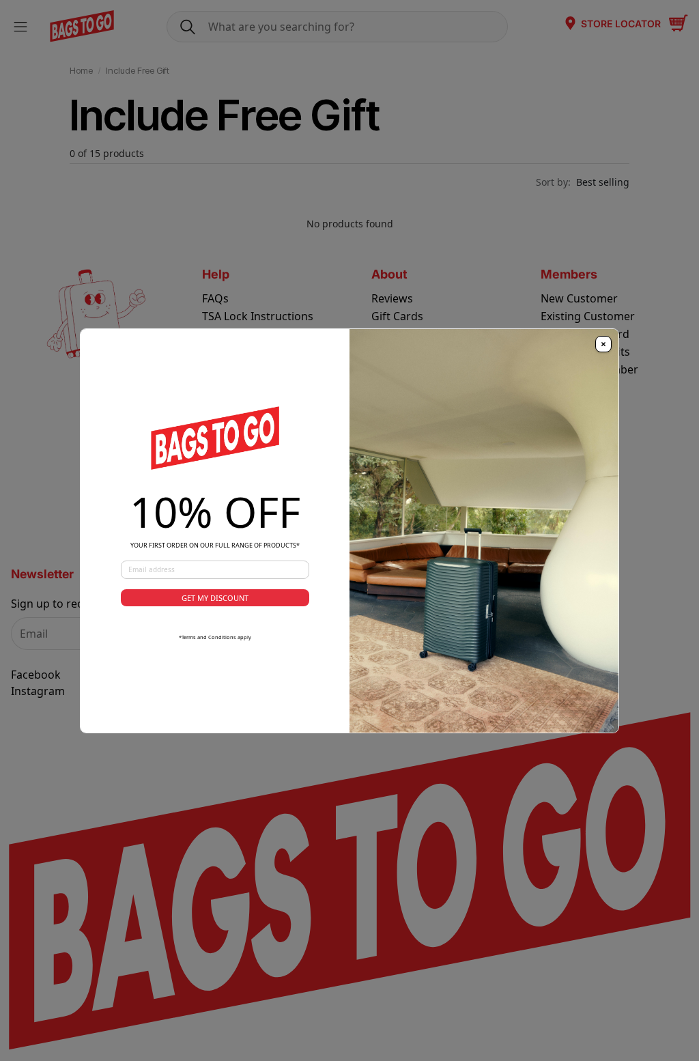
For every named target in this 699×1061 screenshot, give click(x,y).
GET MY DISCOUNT (215, 598)
